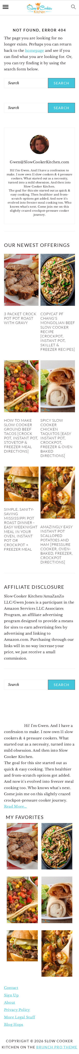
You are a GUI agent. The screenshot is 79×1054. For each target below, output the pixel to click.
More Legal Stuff (19, 1017)
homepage (34, 51)
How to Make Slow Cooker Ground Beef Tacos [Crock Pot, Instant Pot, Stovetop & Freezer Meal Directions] (21, 436)
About (9, 1002)
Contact (11, 988)
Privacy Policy (17, 1010)
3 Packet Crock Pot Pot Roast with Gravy (20, 318)
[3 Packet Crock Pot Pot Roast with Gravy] (21, 305)
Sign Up (11, 995)
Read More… (15, 806)
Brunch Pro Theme (56, 1047)
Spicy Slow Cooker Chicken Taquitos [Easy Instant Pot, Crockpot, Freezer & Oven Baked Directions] (56, 438)
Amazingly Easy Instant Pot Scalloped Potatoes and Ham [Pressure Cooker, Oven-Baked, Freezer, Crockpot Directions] (56, 544)
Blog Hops (13, 1025)
